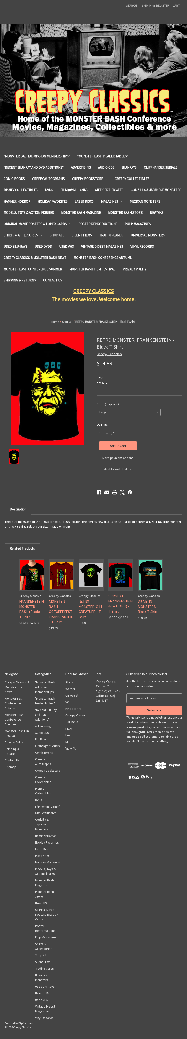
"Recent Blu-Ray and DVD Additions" (34, 167)
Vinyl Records (142, 246)
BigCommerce (26, 1023)
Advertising (81, 167)
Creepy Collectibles (132, 179)
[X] (122, 492)
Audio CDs (106, 167)
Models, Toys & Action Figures (29, 212)
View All (70, 748)
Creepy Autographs (48, 179)
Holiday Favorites (53, 201)
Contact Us (52, 280)
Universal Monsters (148, 235)
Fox (67, 735)
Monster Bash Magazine (81, 212)
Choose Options (32, 578)
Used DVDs (43, 246)
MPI (67, 742)
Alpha (69, 682)
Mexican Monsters (145, 201)
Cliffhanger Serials (160, 167)
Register (162, 5)
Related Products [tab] (22, 548)
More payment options (117, 458)
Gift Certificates (109, 190)
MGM (68, 729)
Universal (71, 695)
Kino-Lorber (73, 709)
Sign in (146, 5)
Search (131, 5)
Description (18, 509)
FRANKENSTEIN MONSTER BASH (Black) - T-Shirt (31, 609)
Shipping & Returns (20, 280)
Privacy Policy (134, 269)
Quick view (31, 569)
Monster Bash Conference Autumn (103, 257)
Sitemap (10, 767)
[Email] (106, 492)
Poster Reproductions (97, 224)
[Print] (114, 492)
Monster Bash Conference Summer (33, 269)
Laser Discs (84, 201)
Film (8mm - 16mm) (74, 190)
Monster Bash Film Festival (92, 269)
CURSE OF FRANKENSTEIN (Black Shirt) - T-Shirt (120, 604)
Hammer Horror (17, 201)
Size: (108, 404)
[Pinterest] (130, 492)
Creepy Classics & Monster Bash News (35, 257)
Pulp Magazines (138, 224)
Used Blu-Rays (15, 246)
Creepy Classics (76, 715)
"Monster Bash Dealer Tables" (102, 156)
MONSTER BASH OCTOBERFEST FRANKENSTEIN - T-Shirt (61, 611)
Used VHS (66, 246)
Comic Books (14, 179)
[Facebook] (99, 492)
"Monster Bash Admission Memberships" (37, 156)
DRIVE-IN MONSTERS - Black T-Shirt (148, 606)
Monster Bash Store (125, 212)
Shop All (57, 235)
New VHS (156, 212)
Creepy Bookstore (87, 179)
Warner (70, 689)
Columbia (71, 722)
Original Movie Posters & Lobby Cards (35, 224)
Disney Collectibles (21, 190)
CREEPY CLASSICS (93, 290)
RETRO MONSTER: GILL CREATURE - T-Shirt (91, 609)
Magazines (109, 201)
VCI (67, 702)
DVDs (49, 190)
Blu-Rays (129, 167)
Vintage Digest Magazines (102, 246)
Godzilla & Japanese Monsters (156, 190)
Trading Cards (111, 235)
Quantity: (102, 424)
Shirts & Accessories (21, 235)
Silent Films (82, 235)
